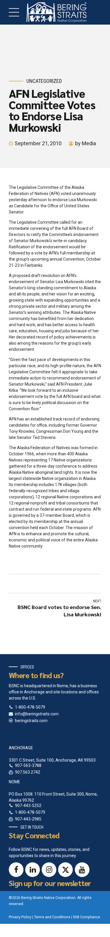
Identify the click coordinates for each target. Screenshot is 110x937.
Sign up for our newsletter (50, 883)
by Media (85, 143)
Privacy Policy (20, 917)
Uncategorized (44, 81)
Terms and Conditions (52, 917)
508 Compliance (86, 917)
